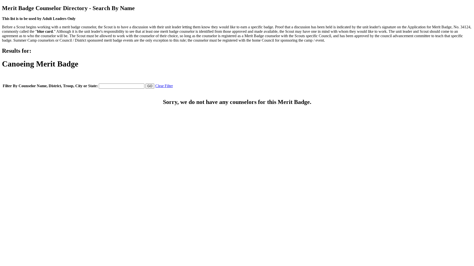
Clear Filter (164, 86)
